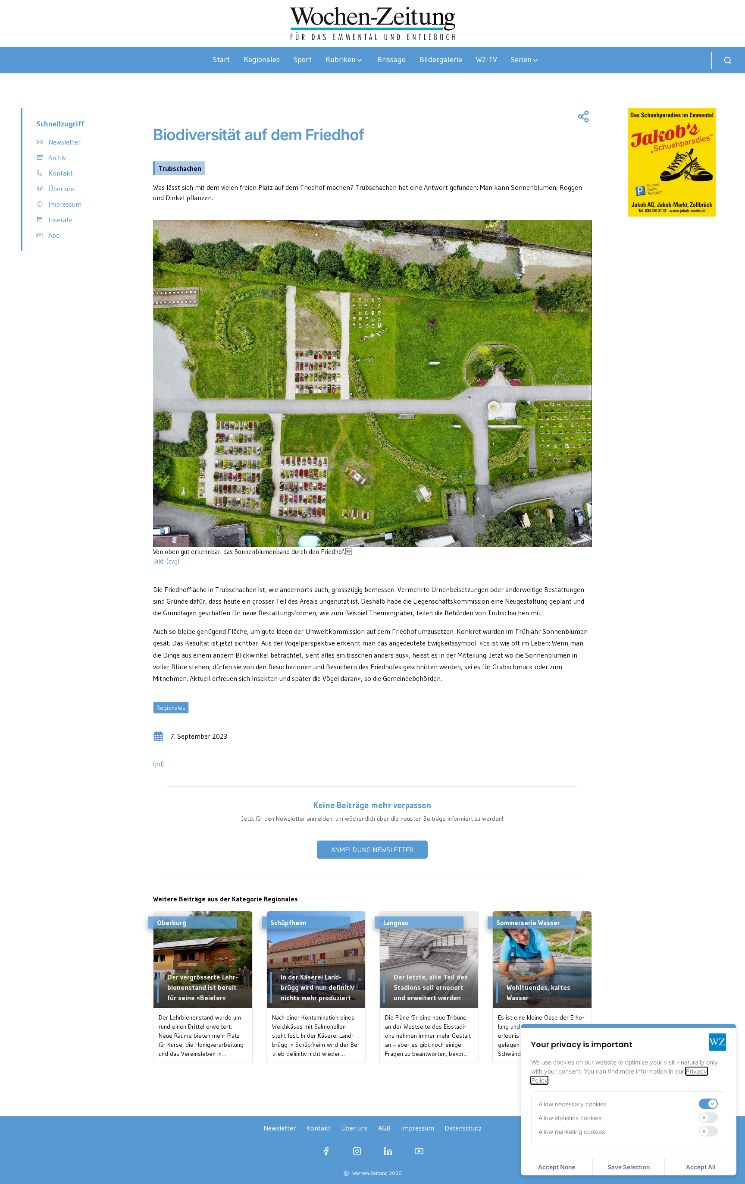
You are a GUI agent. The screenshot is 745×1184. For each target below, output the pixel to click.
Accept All (701, 1167)
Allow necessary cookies (572, 1104)
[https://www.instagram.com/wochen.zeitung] (357, 1151)
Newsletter (279, 1128)
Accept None (556, 1167)
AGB (384, 1128)
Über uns (354, 1128)
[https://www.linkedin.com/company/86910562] (388, 1151)
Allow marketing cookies (571, 1131)
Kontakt (318, 1128)
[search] (727, 60)
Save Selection (628, 1167)
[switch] (708, 1104)
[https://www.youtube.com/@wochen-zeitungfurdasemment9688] (419, 1151)
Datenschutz (463, 1128)
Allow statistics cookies (569, 1117)
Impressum (417, 1128)
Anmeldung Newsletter (372, 849)
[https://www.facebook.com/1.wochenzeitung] (326, 1151)
